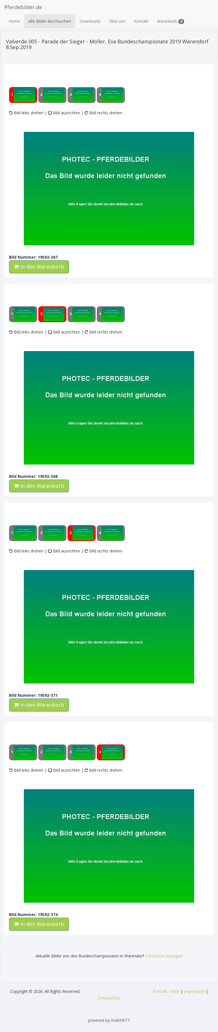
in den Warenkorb (41, 266)
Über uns (117, 21)
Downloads (89, 21)
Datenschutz (109, 998)
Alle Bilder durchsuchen (49, 21)
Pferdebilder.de (23, 7)
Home (14, 21)
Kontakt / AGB (166, 991)
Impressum (194, 991)
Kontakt (141, 21)
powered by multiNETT (109, 1020)
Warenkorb (169, 21)
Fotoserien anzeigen (164, 956)
